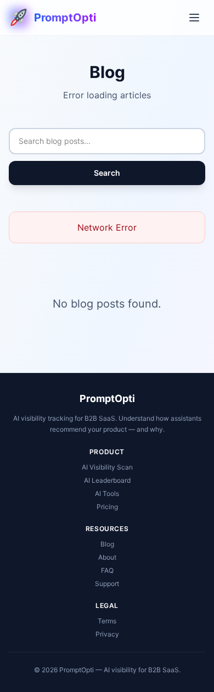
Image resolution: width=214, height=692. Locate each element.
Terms (107, 621)
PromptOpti (107, 398)
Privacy (107, 634)
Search (107, 172)
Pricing (107, 507)
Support (107, 583)
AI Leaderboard (107, 480)
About (107, 557)
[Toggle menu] (194, 18)
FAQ (107, 570)
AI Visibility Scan (107, 467)
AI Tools (107, 493)
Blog (107, 544)
